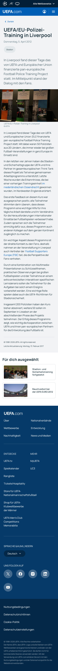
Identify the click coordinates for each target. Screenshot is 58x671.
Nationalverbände (41, 420)
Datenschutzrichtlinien (17, 614)
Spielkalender (11, 468)
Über (6, 420)
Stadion (9, 49)
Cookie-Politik (11, 622)
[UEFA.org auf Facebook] (20, 577)
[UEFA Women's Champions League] (17, 3)
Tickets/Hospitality (14, 483)
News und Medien (41, 435)
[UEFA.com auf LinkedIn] (45, 577)
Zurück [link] (10, 21)
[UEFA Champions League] (4, 3)
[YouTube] (8, 590)
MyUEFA (34, 461)
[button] (52, 11)
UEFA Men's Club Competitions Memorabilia (13, 521)
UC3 (32, 468)
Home (12, 11)
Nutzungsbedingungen (17, 607)
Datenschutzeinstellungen (19, 629)
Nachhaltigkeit (12, 435)
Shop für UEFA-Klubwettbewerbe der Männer (14, 506)
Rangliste (9, 476)
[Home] (13, 413)
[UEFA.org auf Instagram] (32, 577)
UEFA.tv (8, 461)
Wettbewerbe (11, 428)
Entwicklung (38, 428)
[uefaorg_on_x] (8, 577)
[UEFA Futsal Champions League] (11, 3)
